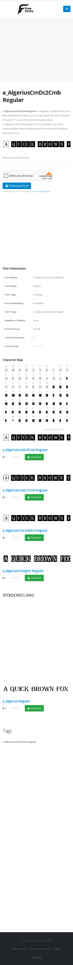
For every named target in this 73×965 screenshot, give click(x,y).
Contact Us (36, 957)
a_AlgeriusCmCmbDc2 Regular (25, 530)
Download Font (18, 186)
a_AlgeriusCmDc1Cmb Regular (25, 490)
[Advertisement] (36, 230)
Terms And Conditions (41, 949)
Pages (57, 949)
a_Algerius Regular (16, 701)
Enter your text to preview (16, 157)
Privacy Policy (20, 949)
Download (35, 456)
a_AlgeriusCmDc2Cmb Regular (25, 449)
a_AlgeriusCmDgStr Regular (23, 571)
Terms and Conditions (42, 191)
